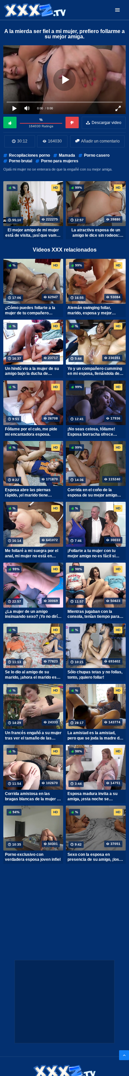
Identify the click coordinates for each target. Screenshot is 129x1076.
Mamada (67, 155)
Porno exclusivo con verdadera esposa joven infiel (33, 857)
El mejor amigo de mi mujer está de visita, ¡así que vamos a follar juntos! (33, 233)
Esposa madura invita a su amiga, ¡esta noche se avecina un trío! (92, 796)
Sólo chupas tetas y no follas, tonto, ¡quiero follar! (94, 675)
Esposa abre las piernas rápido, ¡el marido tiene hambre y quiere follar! (28, 493)
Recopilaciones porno (29, 155)
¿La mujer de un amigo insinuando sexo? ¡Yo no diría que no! (32, 614)
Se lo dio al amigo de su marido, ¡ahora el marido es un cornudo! (31, 675)
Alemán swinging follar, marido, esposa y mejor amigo (89, 310)
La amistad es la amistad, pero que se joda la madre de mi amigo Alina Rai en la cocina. (94, 735)
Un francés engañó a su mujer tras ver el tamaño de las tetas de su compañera (33, 735)
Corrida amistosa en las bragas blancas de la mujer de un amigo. (33, 796)
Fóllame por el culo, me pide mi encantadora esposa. (31, 432)
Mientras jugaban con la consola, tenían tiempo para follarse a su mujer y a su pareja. (93, 614)
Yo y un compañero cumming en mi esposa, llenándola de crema (94, 371)
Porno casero (96, 155)
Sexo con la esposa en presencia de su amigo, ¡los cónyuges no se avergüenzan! (95, 857)
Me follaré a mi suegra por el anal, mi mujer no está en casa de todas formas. (31, 553)
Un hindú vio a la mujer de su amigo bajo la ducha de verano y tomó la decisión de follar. (32, 371)
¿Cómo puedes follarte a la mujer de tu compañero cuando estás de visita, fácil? (32, 310)
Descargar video (106, 122)
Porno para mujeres (59, 161)
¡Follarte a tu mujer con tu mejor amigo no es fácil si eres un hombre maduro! (91, 553)
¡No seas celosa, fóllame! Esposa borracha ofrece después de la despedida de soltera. (93, 432)
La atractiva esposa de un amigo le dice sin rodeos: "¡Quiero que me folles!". (95, 233)
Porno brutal (20, 161)
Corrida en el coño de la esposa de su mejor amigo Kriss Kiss (92, 493)
